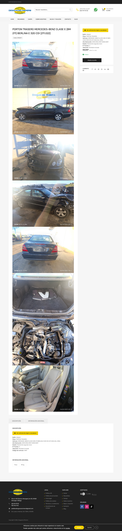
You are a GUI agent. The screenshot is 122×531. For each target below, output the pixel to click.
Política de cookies (51, 501)
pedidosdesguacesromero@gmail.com (22, 508)
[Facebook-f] (82, 507)
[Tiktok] (92, 507)
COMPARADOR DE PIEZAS (14, 2)
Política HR (49, 493)
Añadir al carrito (92, 60)
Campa (30, 19)
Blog (76, 19)
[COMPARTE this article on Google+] (98, 69)
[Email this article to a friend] (108, 69)
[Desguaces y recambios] (16, 10)
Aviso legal (49, 498)
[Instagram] (87, 507)
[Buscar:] (53, 10)
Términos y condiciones (52, 503)
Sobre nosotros (41, 19)
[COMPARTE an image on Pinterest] (101, 69)
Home (12, 19)
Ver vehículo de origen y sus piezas (96, 30)
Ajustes (89, 527)
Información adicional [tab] (36, 421)
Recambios (21, 19)
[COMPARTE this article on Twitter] (95, 69)
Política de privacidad (52, 496)
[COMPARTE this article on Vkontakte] (105, 69)
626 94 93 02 (84, 10)
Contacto (68, 19)
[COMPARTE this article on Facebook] (92, 69)
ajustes (68, 528)
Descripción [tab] (16, 421)
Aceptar (79, 527)
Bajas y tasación (55, 19)
